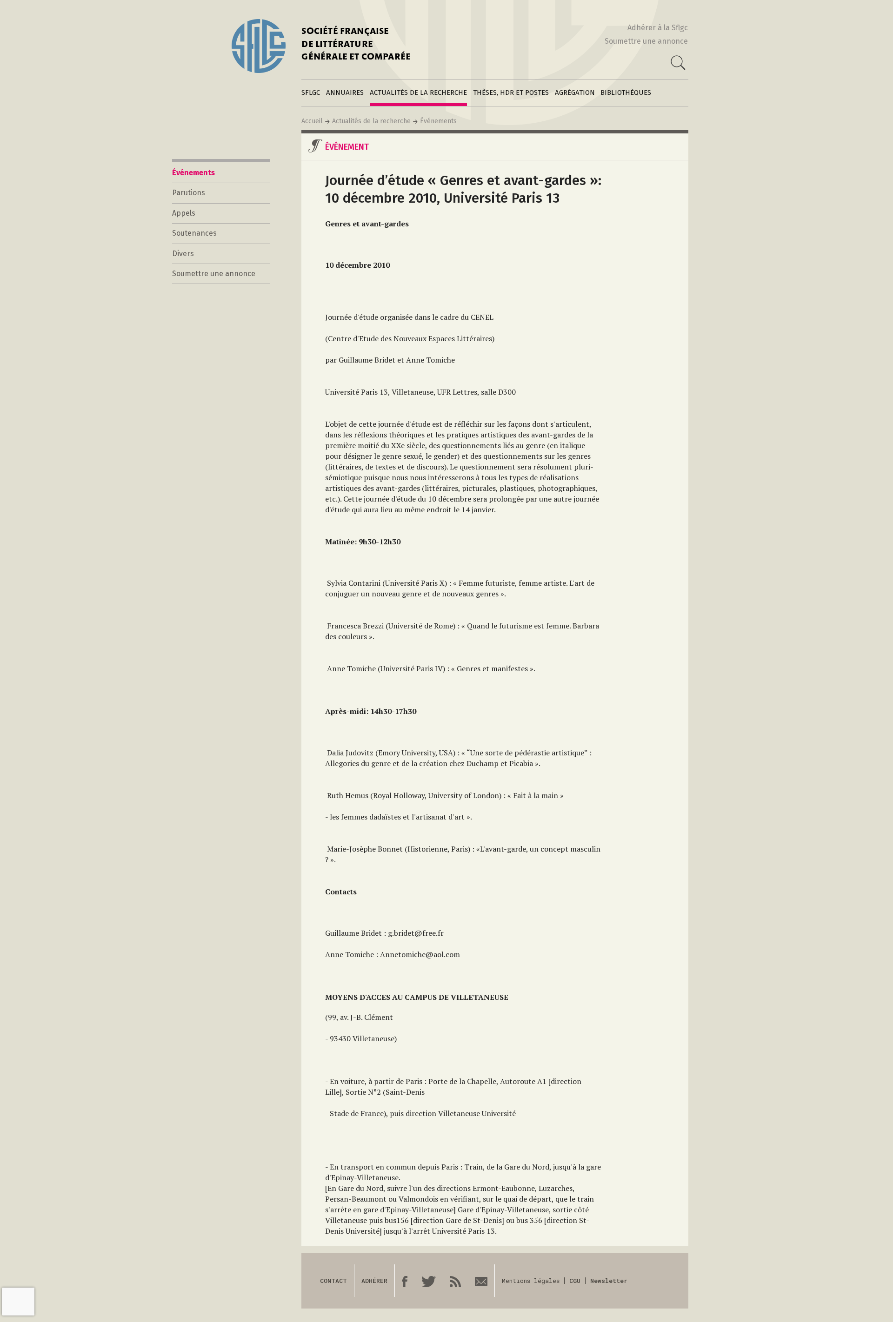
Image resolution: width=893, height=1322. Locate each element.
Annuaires (345, 92)
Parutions (188, 192)
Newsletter (608, 1280)
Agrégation (575, 92)
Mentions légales (531, 1280)
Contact (333, 1280)
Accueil (312, 121)
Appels (183, 213)
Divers (183, 253)
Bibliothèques (625, 92)
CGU (574, 1280)
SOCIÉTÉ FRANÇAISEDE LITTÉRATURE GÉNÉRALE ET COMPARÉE (356, 45)
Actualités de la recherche (418, 92)
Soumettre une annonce (646, 41)
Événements (438, 121)
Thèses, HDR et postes (511, 92)
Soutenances (194, 233)
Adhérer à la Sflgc (657, 27)
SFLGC (310, 92)
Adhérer (374, 1280)
